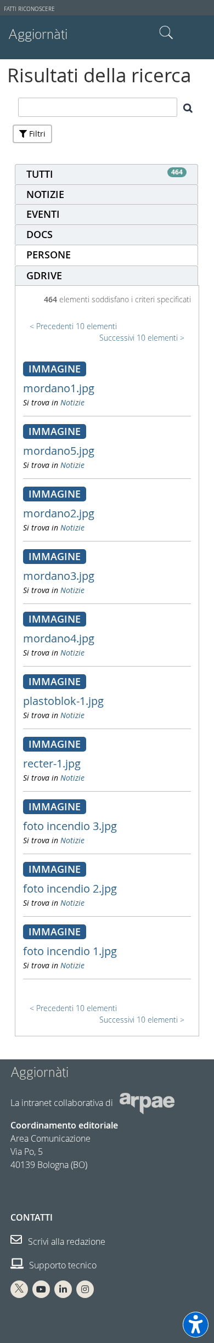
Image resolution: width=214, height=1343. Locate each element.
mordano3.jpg (58, 575)
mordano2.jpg (58, 513)
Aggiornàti (37, 34)
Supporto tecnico (62, 1265)
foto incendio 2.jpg (70, 888)
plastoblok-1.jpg (63, 700)
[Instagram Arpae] (85, 1289)
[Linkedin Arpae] (63, 1289)
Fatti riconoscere (29, 9)
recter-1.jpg (52, 763)
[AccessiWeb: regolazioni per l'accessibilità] (196, 1325)
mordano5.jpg (58, 450)
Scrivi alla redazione (65, 1241)
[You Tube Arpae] (41, 1289)
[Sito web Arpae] (147, 1103)
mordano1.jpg (58, 388)
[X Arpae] (19, 1289)
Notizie (72, 402)
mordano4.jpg (58, 638)
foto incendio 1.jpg (70, 951)
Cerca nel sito (166, 33)
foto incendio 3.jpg (70, 826)
